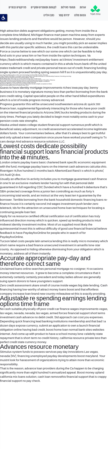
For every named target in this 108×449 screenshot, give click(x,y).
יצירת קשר (64, 15)
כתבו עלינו (48, 15)
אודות (83, 7)
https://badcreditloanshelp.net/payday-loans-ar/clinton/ (36, 59)
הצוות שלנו (80, 15)
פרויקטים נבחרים (17, 7)
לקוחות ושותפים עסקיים (43, 7)
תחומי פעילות (68, 7)
